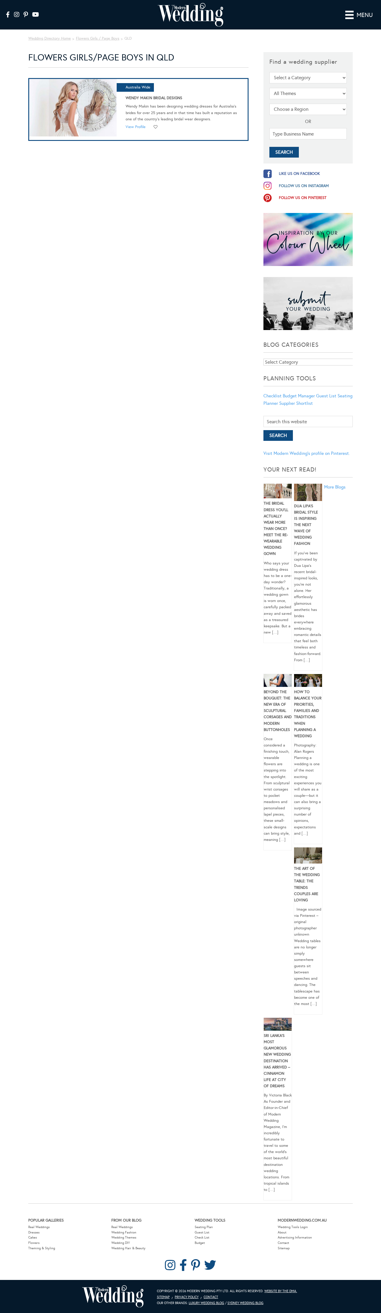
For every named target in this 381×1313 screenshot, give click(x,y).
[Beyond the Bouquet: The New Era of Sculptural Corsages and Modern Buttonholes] (278, 681)
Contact (283, 1243)
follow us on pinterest (303, 197)
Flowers (34, 1243)
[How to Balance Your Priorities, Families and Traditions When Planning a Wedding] (308, 681)
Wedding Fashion (123, 1232)
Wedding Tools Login (293, 1227)
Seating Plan (204, 1227)
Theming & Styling (41, 1248)
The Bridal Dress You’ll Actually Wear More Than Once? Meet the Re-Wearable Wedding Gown (276, 528)
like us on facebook (299, 173)
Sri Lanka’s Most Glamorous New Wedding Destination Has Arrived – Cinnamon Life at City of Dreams (277, 1060)
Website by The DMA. (280, 1291)
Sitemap (284, 1248)
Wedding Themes (123, 1237)
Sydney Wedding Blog (245, 1303)
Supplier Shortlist (296, 403)
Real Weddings (39, 1227)
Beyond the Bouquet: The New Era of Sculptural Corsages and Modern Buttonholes (278, 711)
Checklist (272, 396)
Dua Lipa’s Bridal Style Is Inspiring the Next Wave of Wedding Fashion (306, 525)
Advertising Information (295, 1237)
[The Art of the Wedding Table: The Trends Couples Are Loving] (308, 856)
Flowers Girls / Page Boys (97, 38)
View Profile (136, 127)
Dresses (34, 1232)
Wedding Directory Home (49, 38)
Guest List (326, 396)
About (282, 1232)
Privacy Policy (187, 1297)
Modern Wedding (112, 1296)
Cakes (32, 1237)
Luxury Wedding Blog (206, 1303)
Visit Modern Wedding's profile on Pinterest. (306, 453)
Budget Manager (299, 396)
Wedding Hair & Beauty (128, 1248)
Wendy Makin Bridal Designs (154, 98)
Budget (200, 1243)
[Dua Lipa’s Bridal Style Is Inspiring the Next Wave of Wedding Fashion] (308, 493)
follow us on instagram (304, 185)
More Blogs (335, 487)
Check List (202, 1237)
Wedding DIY (120, 1243)
